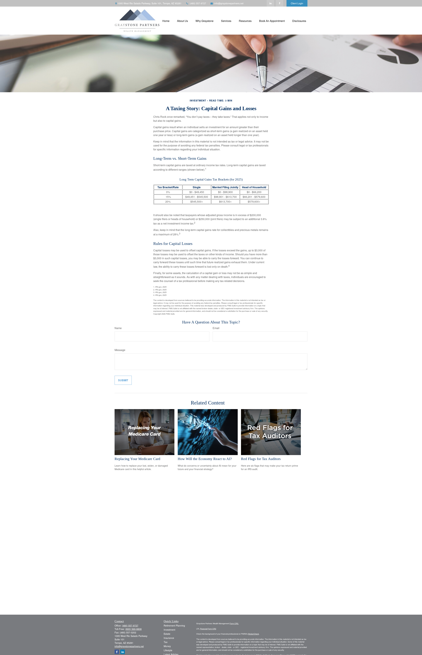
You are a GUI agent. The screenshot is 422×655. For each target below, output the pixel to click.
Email (216, 328)
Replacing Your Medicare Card (137, 459)
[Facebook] (279, 3)
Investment (169, 629)
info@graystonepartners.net (228, 3)
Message (120, 350)
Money (167, 646)
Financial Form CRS (208, 628)
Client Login (297, 3)
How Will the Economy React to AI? (205, 459)
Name (118, 328)
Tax (165, 642)
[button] (166, 20)
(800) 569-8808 (133, 629)
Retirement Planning (174, 625)
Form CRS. (234, 623)
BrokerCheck (253, 633)
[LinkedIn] (270, 3)
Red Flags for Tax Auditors (261, 459)
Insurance (169, 638)
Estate (167, 633)
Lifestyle (168, 650)
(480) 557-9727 (198, 3)
